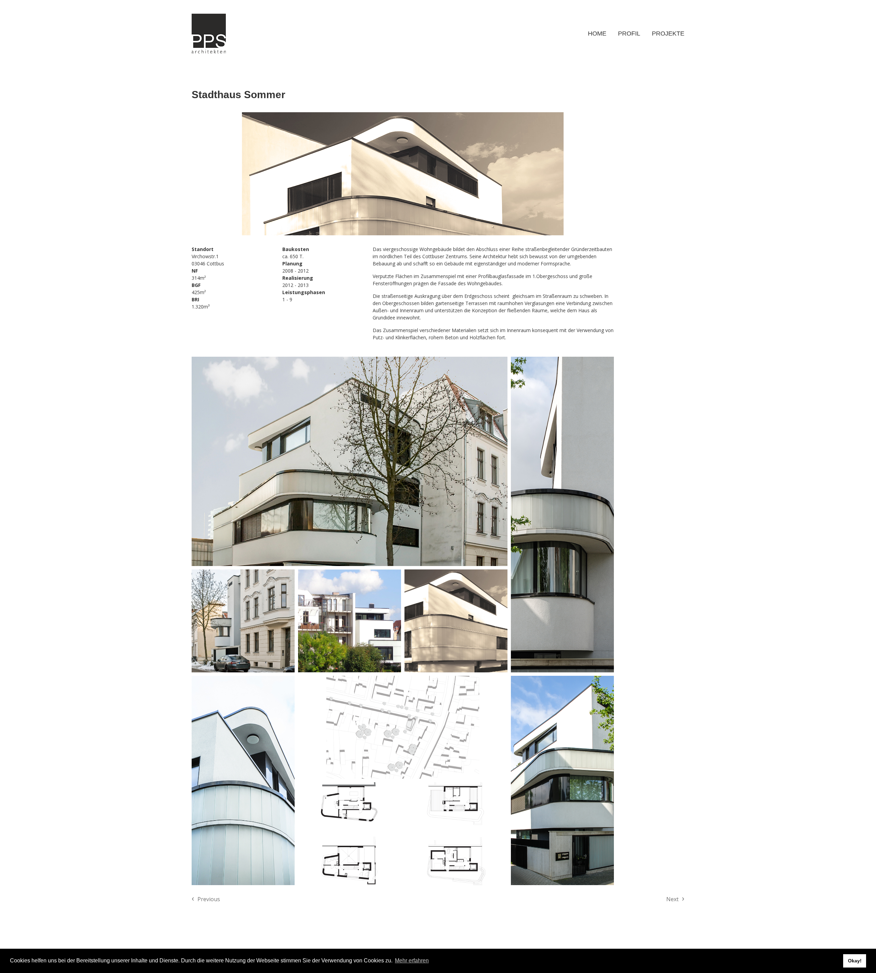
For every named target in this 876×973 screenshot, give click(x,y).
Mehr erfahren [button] (412, 960)
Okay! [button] (855, 960)
